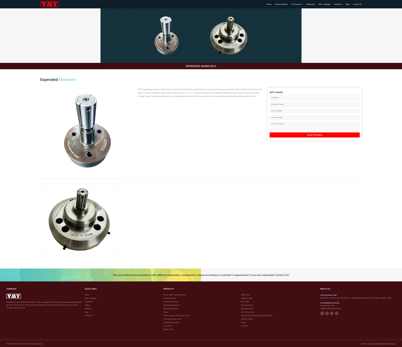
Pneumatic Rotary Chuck (172, 319)
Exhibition (338, 4)
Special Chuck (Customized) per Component (257, 316)
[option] (87, 130)
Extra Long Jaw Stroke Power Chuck (176, 316)
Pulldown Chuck (246, 298)
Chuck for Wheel (247, 319)
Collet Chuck (245, 295)
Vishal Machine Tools (49, 4)
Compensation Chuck (170, 302)
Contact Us (357, 4)
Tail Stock (244, 326)
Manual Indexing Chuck (171, 305)
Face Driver (167, 326)
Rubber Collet (168, 329)
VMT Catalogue (324, 4)
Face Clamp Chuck (247, 312)
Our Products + (297, 4)
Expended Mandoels (170, 309)
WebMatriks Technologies (386, 344)
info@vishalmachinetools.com (331, 308)
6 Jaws (243, 322)
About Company (281, 4)
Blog (347, 4)
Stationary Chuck (169, 298)
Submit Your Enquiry (314, 135)
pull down (189, 93)
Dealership (310, 4)
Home (269, 4)
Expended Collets (247, 309)
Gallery (87, 305)
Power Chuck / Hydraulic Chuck (174, 295)
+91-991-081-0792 (327, 306)
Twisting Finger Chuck (171, 322)
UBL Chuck (245, 302)
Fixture (165, 312)
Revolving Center (247, 305)
